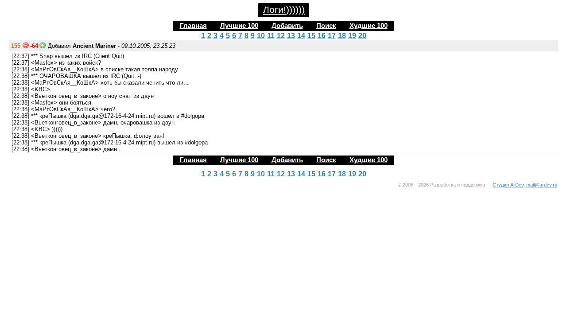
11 (271, 35)
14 (301, 35)
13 (291, 35)
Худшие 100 (369, 25)
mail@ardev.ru (541, 184)
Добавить (287, 25)
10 (261, 35)
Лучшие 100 (239, 25)
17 (332, 35)
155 (15, 46)
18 (342, 35)
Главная (193, 25)
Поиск (326, 25)
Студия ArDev (508, 184)
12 (281, 35)
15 (311, 35)
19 (352, 35)
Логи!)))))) (284, 9)
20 (362, 35)
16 (322, 35)
